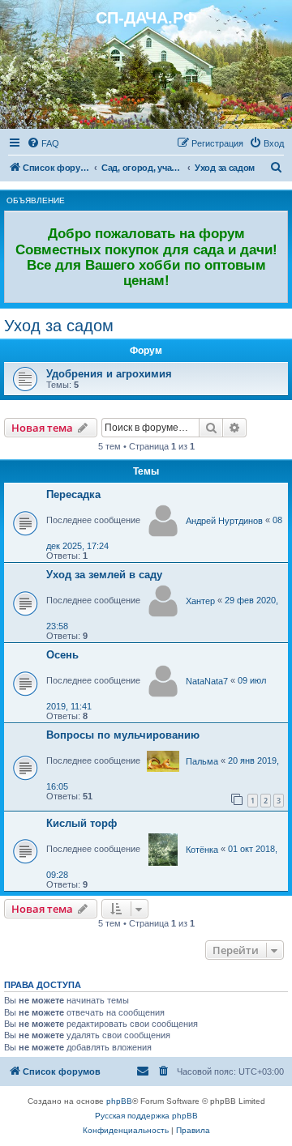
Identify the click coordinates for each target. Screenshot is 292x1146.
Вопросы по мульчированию (123, 735)
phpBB (119, 1101)
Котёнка (202, 849)
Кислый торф (81, 823)
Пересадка (73, 494)
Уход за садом (59, 325)
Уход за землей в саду (104, 575)
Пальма (202, 761)
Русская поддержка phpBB (146, 1115)
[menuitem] (43, 143)
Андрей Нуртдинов (224, 521)
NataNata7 (207, 681)
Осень (62, 655)
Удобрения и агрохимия (109, 374)
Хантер (200, 601)
